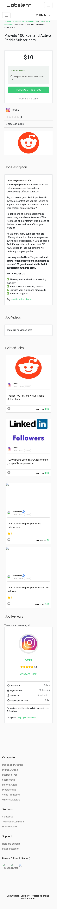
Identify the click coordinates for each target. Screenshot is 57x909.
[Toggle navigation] (48, 5)
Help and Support (11, 843)
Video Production (11, 794)
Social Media (32, 718)
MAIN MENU (44, 15)
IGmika (15, 384)
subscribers (25, 299)
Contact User (28, 674)
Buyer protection (10, 848)
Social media (8, 779)
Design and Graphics (12, 764)
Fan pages (21, 718)
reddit (15, 299)
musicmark (17, 512)
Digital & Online (10, 769)
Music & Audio (9, 784)
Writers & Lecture (11, 799)
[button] (8, 143)
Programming (9, 789)
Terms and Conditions (13, 821)
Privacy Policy (9, 826)
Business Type (9, 774)
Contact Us (7, 816)
